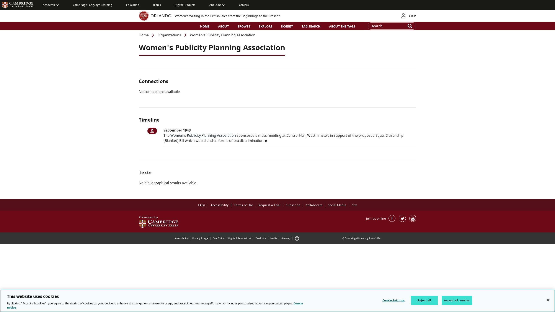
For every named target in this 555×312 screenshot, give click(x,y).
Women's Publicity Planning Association (203, 135)
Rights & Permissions (239, 238)
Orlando (160, 16)
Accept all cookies (457, 300)
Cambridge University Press (17, 5)
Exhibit (287, 26)
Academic (49, 5)
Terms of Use (243, 205)
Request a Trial (269, 205)
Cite (354, 205)
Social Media (337, 205)
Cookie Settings (393, 300)
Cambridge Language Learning (92, 5)
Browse (243, 26)
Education (132, 5)
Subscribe (293, 205)
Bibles (157, 5)
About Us (215, 5)
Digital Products (185, 5)
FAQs (201, 205)
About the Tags (342, 26)
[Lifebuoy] (297, 238)
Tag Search (311, 26)
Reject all (424, 300)
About (223, 26)
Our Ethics (218, 238)
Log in (412, 16)
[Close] (548, 300)
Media (273, 238)
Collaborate (314, 205)
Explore (265, 26)
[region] (277, 300)
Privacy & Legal (200, 238)
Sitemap (286, 238)
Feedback (260, 238)
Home (204, 26)
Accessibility (220, 205)
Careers (244, 5)
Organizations (169, 35)
